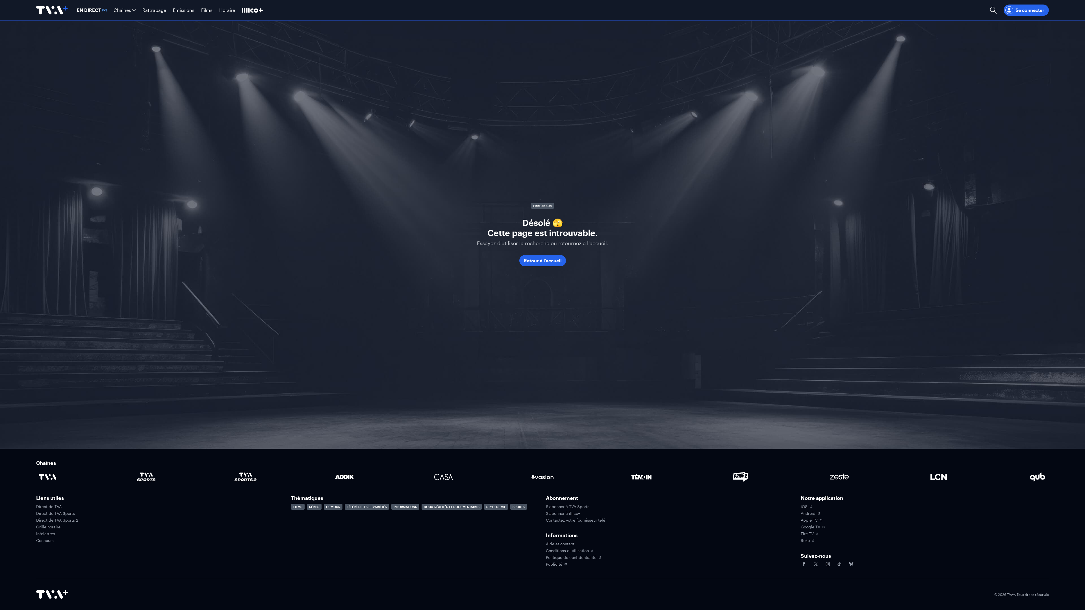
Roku (805, 540)
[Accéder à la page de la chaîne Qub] (1037, 477)
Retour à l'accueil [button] (542, 260)
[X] (816, 564)
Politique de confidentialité (571, 557)
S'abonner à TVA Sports (567, 506)
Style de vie (496, 507)
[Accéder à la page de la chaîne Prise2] (740, 477)
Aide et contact (560, 544)
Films (297, 507)
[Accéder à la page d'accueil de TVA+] (52, 594)
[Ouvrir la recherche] (993, 10)
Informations (405, 507)
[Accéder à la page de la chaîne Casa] (443, 477)
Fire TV (807, 533)
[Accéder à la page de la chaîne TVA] (47, 477)
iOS (804, 506)
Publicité (554, 564)
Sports (519, 507)
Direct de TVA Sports (55, 513)
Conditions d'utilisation (567, 550)
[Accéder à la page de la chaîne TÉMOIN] (641, 477)
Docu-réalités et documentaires (451, 507)
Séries (314, 507)
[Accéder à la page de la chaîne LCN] (938, 477)
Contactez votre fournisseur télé (575, 520)
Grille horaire (48, 527)
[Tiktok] (839, 564)
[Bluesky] (851, 564)
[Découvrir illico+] (252, 10)
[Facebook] (804, 564)
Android (808, 513)
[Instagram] (827, 564)
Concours (45, 540)
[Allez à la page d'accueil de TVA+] (52, 10)
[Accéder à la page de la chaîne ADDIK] (344, 477)
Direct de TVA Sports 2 (57, 520)
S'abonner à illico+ (563, 513)
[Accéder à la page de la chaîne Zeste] (839, 477)
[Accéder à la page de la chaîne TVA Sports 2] (245, 477)
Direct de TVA (49, 506)
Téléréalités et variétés (367, 507)
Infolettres (45, 533)
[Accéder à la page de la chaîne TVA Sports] (146, 477)
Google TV (810, 527)
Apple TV (809, 520)
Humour (333, 507)
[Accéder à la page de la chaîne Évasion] (542, 477)
